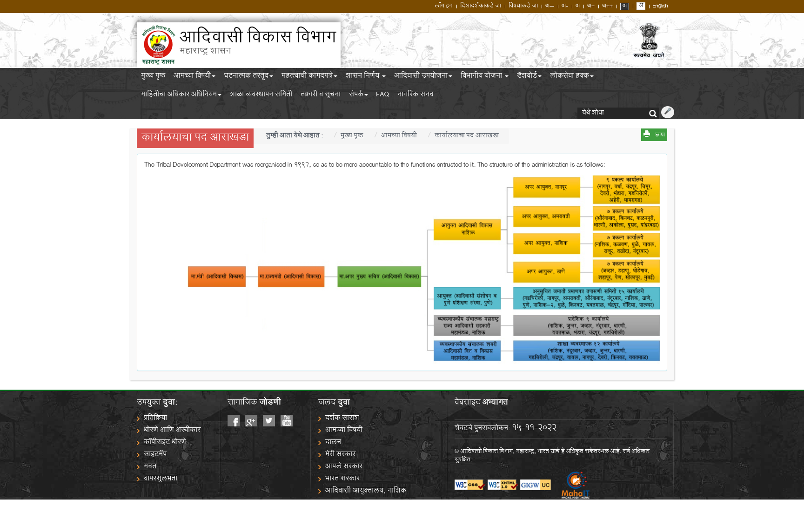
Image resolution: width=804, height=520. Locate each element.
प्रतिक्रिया (155, 419)
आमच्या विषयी (192, 77)
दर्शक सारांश (342, 419)
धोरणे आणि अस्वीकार (172, 431)
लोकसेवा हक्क (569, 77)
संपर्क (356, 96)
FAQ (382, 96)
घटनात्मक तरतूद (246, 77)
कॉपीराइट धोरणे (165, 443)
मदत (150, 467)
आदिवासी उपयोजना (421, 77)
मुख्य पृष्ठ (153, 77)
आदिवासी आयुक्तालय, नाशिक (365, 491)
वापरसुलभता (160, 479)
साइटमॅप (155, 455)
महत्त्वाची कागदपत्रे (307, 77)
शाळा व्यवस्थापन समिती (261, 96)
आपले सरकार (343, 467)
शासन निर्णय (363, 77)
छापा (660, 135)
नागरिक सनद (415, 96)
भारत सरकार (342, 479)
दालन (333, 443)
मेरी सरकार (340, 455)
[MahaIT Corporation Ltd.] (571, 485)
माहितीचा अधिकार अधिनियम (179, 96)
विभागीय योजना (482, 77)
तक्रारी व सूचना (321, 96)
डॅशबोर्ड (527, 77)
